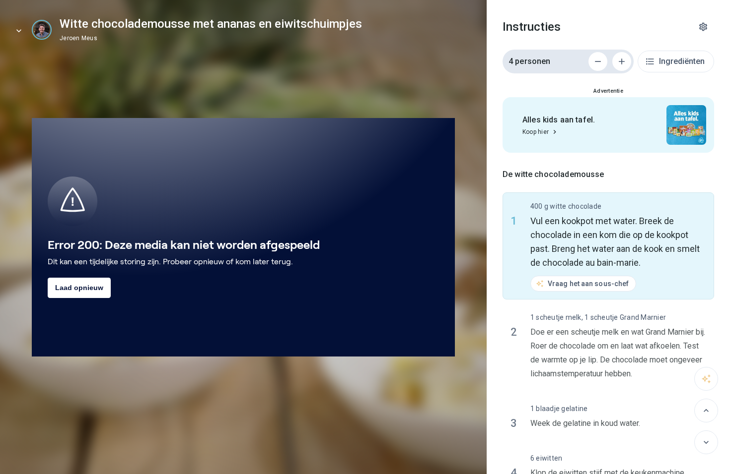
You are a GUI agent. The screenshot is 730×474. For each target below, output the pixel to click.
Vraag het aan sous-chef (588, 284)
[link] (42, 30)
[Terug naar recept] (19, 31)
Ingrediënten (682, 61)
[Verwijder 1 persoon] (598, 61)
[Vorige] (706, 410)
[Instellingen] (703, 27)
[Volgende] (706, 442)
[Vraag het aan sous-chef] (706, 379)
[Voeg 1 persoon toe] (622, 61)
